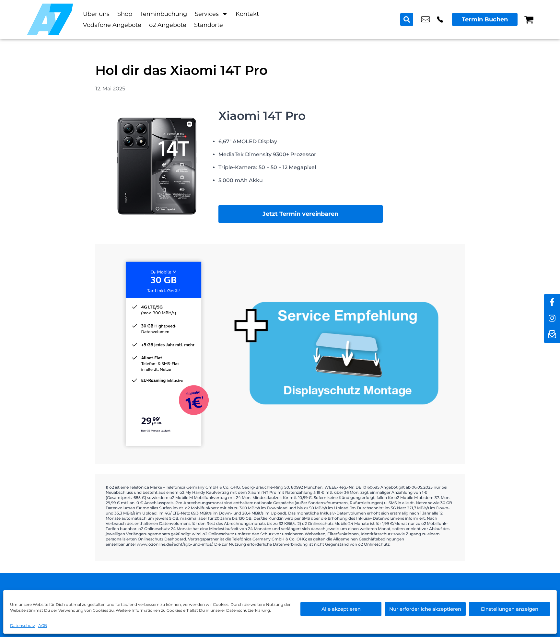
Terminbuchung (163, 13)
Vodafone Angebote (112, 25)
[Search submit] (406, 19)
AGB (42, 625)
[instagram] (552, 318)
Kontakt (247, 13)
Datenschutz (22, 625)
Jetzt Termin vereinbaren (300, 213)
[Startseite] (50, 19)
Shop (124, 13)
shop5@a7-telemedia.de (425, 19)
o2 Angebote (167, 25)
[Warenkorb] (529, 19)
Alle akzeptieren (341, 609)
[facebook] (552, 302)
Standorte (208, 25)
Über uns (96, 13)
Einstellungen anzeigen (509, 609)
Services (207, 13)
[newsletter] (552, 335)
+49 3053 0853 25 (440, 19)
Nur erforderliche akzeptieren (425, 609)
